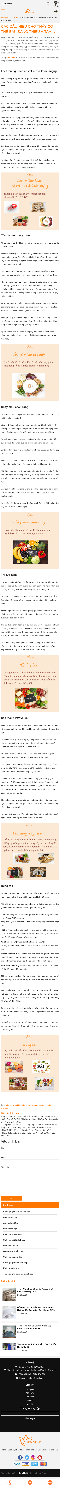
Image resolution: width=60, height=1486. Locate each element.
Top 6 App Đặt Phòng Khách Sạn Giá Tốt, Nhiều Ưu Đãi (26, 1127)
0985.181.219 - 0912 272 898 (32, 1374)
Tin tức (30, 1400)
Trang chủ (30, 1389)
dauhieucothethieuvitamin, (39, 1105)
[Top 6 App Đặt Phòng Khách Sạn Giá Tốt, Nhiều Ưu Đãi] (9, 1346)
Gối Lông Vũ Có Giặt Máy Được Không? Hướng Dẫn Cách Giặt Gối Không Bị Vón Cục (36, 1310)
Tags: (3, 1105)
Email (4, 1157)
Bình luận (5, 1167)
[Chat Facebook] (30, 1482)
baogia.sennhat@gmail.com (31, 1378)
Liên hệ (30, 1404)
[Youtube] (39, 1457)
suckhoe (4, 1109)
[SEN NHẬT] (30, 11)
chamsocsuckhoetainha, (17, 1105)
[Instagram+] (33, 1457)
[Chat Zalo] (50, 1482)
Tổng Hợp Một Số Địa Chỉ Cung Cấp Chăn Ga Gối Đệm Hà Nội (30, 1125)
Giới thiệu (30, 1393)
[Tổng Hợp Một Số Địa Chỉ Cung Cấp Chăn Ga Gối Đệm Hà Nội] (9, 1331)
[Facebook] (20, 1457)
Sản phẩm (30, 1397)
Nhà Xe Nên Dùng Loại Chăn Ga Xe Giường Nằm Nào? (26, 1130)
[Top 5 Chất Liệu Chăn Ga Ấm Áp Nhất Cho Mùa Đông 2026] (9, 1294)
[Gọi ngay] (10, 1482)
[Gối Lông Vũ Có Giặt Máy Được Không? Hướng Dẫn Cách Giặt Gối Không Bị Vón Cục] (9, 1312)
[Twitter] (27, 1457)
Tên (3, 1148)
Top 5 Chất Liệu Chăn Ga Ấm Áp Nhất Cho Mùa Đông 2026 (28, 1116)
